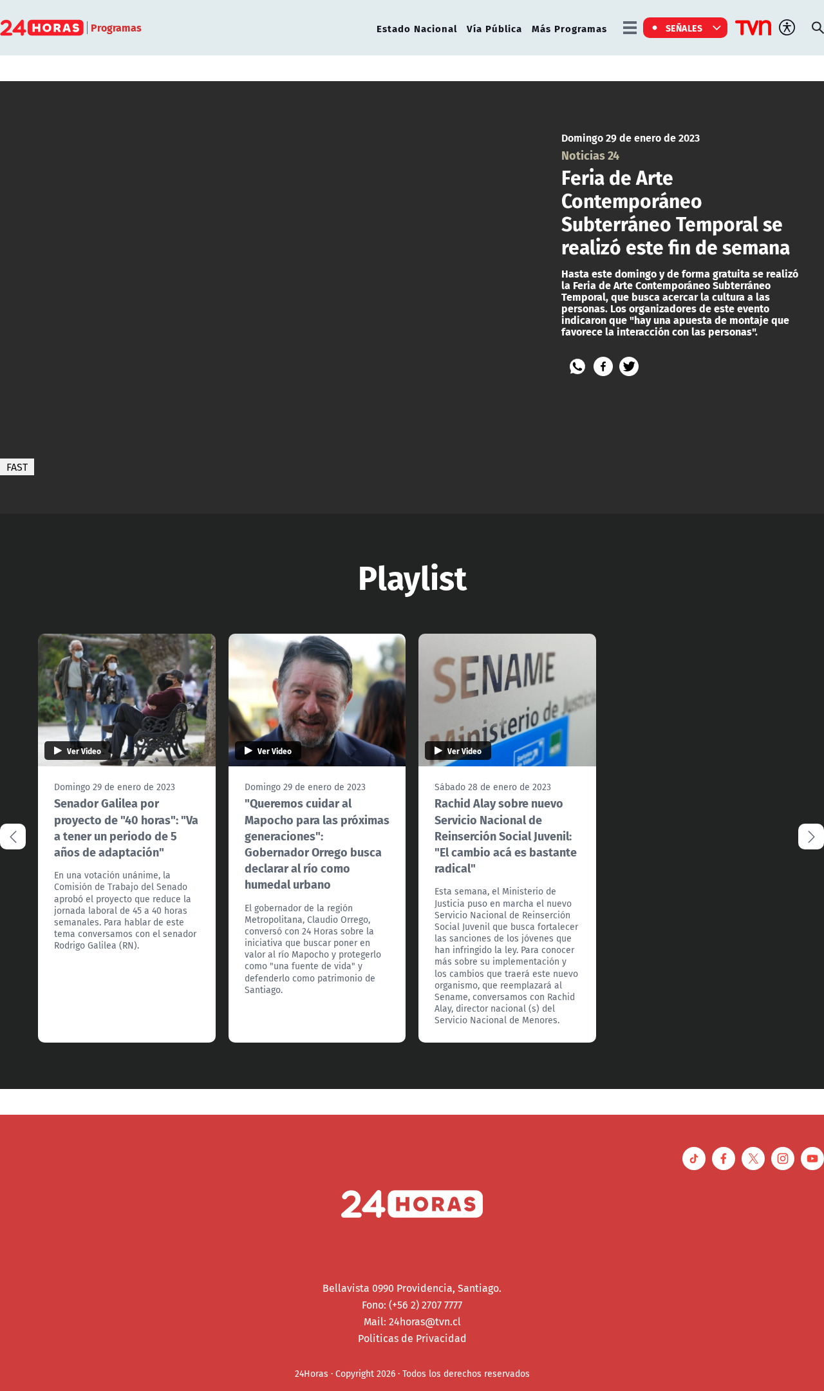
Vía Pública (494, 28)
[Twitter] (629, 366)
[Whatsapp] (577, 366)
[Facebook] (603, 366)
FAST (17, 467)
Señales (684, 28)
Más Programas (569, 28)
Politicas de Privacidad (412, 1338)
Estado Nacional (417, 28)
